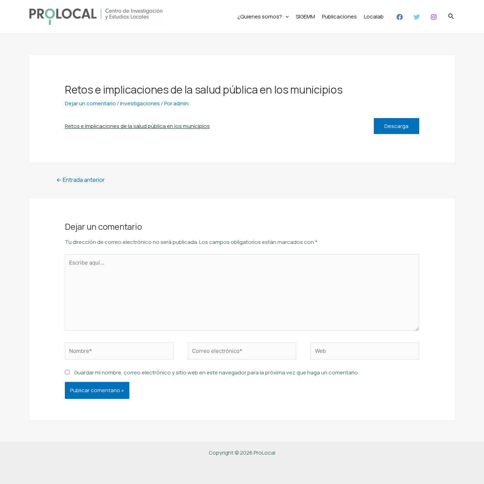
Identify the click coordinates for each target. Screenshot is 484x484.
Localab (374, 16)
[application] (285, 17)
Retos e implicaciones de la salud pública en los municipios (137, 126)
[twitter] (417, 17)
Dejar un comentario (90, 103)
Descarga (396, 126)
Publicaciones (339, 16)
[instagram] (434, 17)
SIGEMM (305, 16)
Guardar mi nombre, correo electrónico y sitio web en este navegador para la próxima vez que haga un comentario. (216, 372)
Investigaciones (140, 103)
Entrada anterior (80, 180)
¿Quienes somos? (259, 16)
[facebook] (400, 17)
